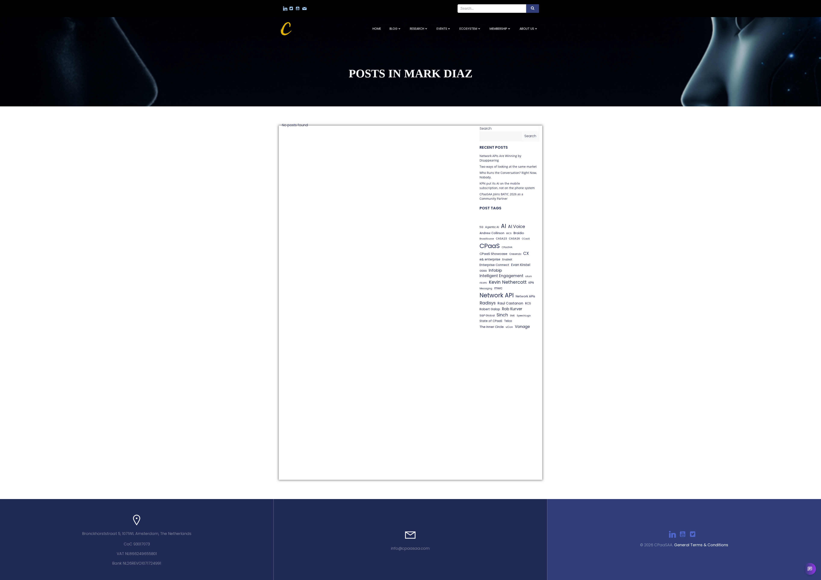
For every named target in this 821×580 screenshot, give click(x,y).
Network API (497, 295)
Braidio (519, 233)
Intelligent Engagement (501, 275)
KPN (531, 282)
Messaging (486, 288)
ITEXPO (483, 283)
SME (512, 315)
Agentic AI (492, 227)
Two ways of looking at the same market (508, 166)
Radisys (488, 303)
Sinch (502, 315)
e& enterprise (490, 259)
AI (503, 226)
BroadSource (487, 238)
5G (481, 227)
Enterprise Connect (494, 265)
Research (417, 28)
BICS (509, 233)
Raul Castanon (510, 303)
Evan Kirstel (520, 265)
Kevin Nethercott (508, 282)
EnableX (507, 259)
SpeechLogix (524, 315)
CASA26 (514, 238)
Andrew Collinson (492, 233)
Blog (393, 28)
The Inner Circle (492, 327)
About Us (527, 28)
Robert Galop (490, 309)
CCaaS (526, 238)
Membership (498, 28)
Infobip (495, 270)
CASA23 (501, 238)
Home (376, 28)
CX (526, 253)
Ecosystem (468, 28)
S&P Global (487, 315)
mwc (498, 288)
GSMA (483, 271)
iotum (528, 276)
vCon (509, 327)
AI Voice (516, 226)
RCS (528, 303)
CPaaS (490, 245)
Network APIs (525, 296)
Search (486, 128)
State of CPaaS (491, 321)
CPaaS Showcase (493, 253)
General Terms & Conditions (701, 545)
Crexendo (515, 254)
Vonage (522, 326)
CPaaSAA (507, 247)
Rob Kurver (512, 308)
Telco (508, 321)
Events (442, 28)
